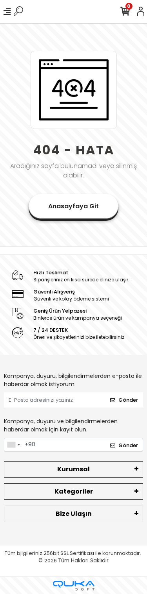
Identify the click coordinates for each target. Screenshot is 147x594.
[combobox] (13, 444)
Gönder (128, 400)
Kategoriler (73, 491)
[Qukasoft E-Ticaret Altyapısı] (73, 585)
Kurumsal (73, 469)
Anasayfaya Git (73, 206)
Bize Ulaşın (74, 513)
